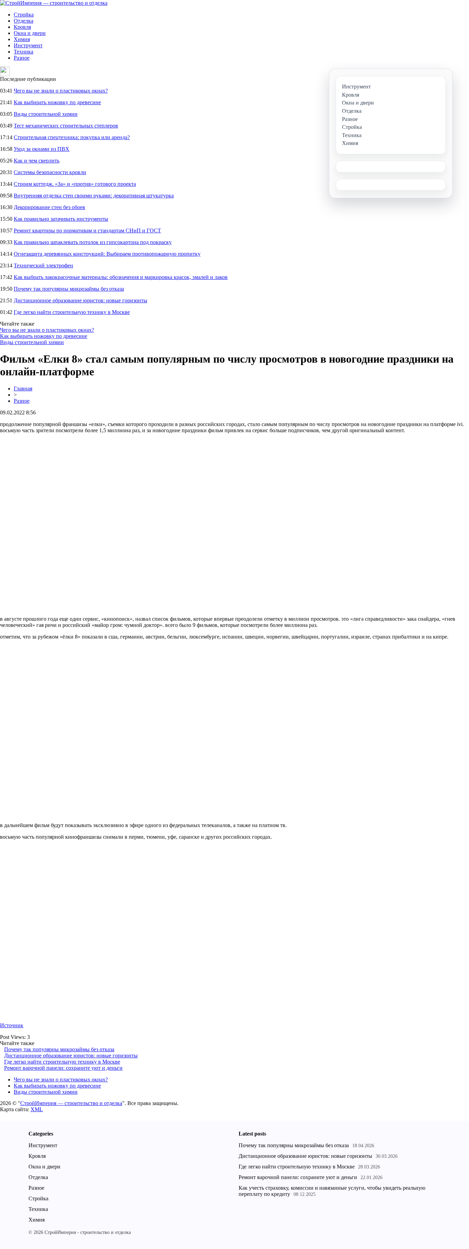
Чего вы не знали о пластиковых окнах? (61, 91)
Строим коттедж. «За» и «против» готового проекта (75, 184)
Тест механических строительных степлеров (66, 126)
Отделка (23, 21)
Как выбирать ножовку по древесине (57, 102)
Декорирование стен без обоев (49, 207)
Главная (23, 388)
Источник (11, 1025)
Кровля (22, 27)
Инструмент (28, 45)
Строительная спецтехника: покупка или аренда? (72, 137)
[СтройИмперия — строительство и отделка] (53, 3)
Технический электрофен (43, 265)
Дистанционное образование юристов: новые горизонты (80, 300)
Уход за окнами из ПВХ (41, 149)
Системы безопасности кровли (50, 172)
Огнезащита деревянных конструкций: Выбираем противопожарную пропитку (107, 254)
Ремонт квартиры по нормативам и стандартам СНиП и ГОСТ (87, 230)
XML (37, 1109)
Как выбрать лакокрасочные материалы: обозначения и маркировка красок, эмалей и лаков (121, 277)
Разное (22, 58)
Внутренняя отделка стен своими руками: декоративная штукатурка (94, 195)
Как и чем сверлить (36, 160)
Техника (23, 51)
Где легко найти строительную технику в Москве (72, 312)
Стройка (24, 14)
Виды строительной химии (46, 114)
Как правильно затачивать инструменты (61, 219)
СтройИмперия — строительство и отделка (71, 1103)
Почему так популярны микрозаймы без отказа (69, 289)
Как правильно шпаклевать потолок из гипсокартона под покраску (93, 242)
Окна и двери (30, 33)
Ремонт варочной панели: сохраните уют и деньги (63, 1068)
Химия (22, 39)
